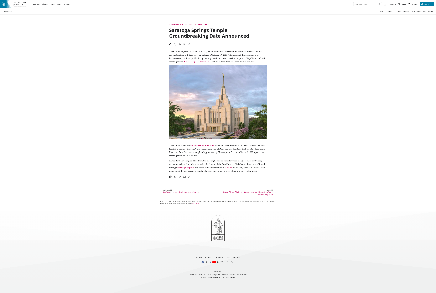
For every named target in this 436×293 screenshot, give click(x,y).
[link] (170, 177)
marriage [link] (181, 167)
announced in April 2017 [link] (202, 145)
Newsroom (8, 11)
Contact (406, 11)
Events (398, 11)
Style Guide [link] (195, 203)
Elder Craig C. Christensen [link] (197, 61)
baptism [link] (190, 167)
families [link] (228, 167)
